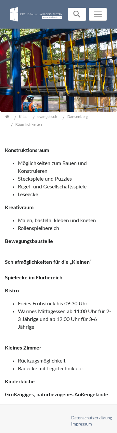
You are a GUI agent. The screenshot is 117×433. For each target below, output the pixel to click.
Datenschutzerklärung (91, 418)
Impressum (81, 424)
